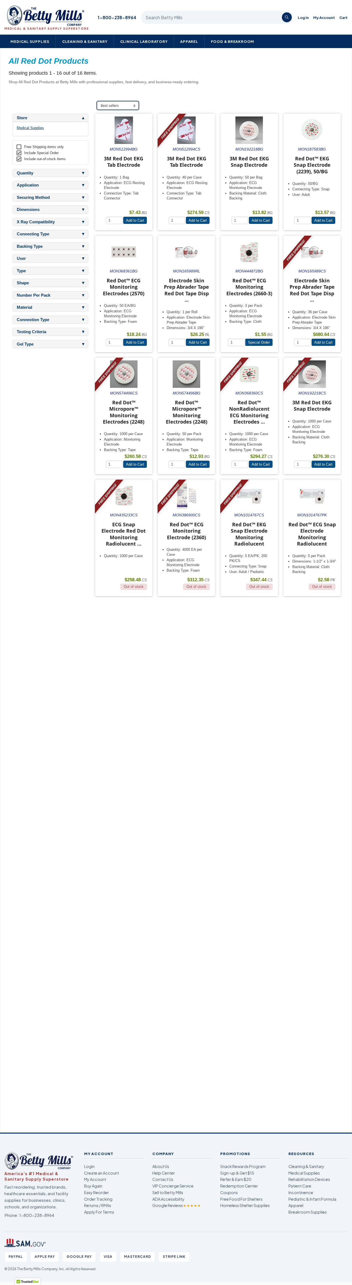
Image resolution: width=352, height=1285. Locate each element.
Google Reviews (176, 1205)
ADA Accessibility (168, 1199)
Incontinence (300, 1192)
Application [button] (28, 185)
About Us (160, 1166)
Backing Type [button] (30, 246)
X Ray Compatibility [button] (36, 222)
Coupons (229, 1192)
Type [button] (21, 271)
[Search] (287, 17)
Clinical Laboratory (144, 41)
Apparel (189, 41)
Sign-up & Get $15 (237, 1172)
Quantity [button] (25, 173)
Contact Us (162, 1179)
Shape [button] (23, 283)
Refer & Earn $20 (235, 1179)
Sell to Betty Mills (167, 1192)
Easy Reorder (96, 1192)
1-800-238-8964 (117, 17)
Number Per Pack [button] (33, 295)
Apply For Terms (99, 1211)
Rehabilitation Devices (309, 1179)
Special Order (259, 342)
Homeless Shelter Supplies (245, 1205)
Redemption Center (239, 1185)
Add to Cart (135, 220)
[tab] (50, 118)
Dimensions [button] (28, 209)
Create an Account (101, 1172)
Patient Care (299, 1185)
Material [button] (24, 307)
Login (89, 1166)
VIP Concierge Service (173, 1185)
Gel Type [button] (25, 344)
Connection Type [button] (33, 320)
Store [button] (22, 118)
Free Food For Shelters (241, 1199)
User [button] (21, 258)
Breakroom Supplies (307, 1211)
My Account (324, 17)
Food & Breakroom (232, 41)
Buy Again (93, 1185)
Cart (343, 17)
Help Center (163, 1172)
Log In (303, 17)
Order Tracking (98, 1199)
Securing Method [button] (33, 197)
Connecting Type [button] (33, 234)
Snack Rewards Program (243, 1166)
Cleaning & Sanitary (85, 41)
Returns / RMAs (97, 1205)
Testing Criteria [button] (31, 332)
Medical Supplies (30, 41)
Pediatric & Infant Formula (312, 1199)
